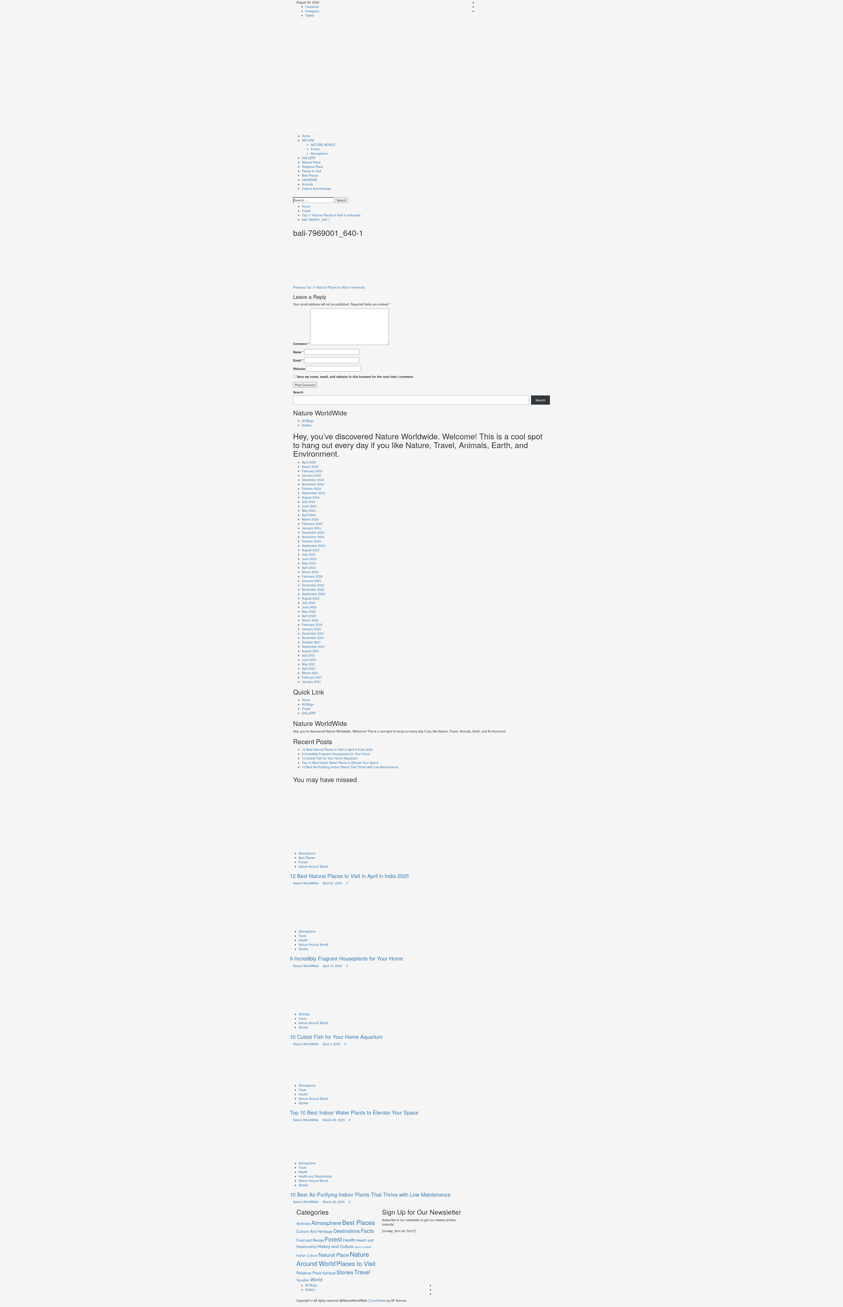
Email (298, 360)
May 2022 (309, 611)
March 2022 (310, 620)
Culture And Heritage (316, 188)
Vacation (303, 1279)
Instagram (312, 11)
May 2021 (309, 664)
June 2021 (309, 659)
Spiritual (329, 1272)
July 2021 (308, 655)
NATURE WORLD (323, 144)
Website (299, 368)
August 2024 (310, 497)
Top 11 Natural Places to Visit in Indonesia (329, 287)
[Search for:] (313, 200)
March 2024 (310, 519)
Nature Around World (313, 866)
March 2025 (310, 466)
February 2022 (312, 624)
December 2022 (313, 585)
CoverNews (378, 1300)
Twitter (309, 15)
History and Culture (335, 1246)
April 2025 (309, 462)
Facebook (312, 6)
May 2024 (309, 510)
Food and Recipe (310, 1240)
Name (298, 352)
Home (306, 136)
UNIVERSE (309, 180)
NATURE (308, 140)
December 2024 (313, 480)
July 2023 (308, 554)
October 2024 (311, 488)
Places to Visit (311, 171)
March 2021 (310, 673)
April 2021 (309, 668)
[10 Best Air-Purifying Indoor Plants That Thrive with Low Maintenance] (323, 1141)
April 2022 (309, 616)
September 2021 (313, 646)
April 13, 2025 (333, 966)
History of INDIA (362, 1247)
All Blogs (308, 420)
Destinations (346, 1230)
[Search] (294, 195)
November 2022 (313, 589)
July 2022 (308, 602)
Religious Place (312, 166)
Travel (306, 708)
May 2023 (309, 563)
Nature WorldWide (306, 883)
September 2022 (313, 594)
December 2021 (313, 633)
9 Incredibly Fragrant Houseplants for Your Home (336, 754)
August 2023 (310, 550)
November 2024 (313, 484)
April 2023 (309, 567)
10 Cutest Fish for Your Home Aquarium (329, 758)
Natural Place (311, 162)
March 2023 (310, 572)
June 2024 (309, 506)
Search (298, 392)
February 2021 (312, 677)
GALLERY (309, 158)
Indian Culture (307, 1255)
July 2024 (308, 501)
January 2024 (311, 528)
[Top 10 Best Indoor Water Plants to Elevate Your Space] (323, 1064)
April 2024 (309, 515)
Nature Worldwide (322, 36)
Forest (315, 149)
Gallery (307, 425)
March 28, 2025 (334, 1120)
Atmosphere (319, 153)
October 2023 (311, 541)
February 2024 (312, 523)
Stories (303, 949)
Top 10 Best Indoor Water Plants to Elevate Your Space (340, 762)
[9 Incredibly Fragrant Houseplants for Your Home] (323, 907)
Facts (302, 936)
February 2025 (312, 471)
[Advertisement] (421, 94)
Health (303, 940)
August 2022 (310, 598)
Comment (301, 343)
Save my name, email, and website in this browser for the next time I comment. (355, 376)
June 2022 (309, 607)
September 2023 (313, 545)
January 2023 (311, 580)
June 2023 (309, 559)
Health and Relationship (315, 1176)
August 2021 (310, 651)
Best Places (310, 175)
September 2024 (313, 493)
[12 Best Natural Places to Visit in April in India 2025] (323, 817)
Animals (307, 184)
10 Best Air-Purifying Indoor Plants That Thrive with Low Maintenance (350, 767)
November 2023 (313, 537)
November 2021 (313, 638)
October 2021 (311, 642)
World (316, 1279)
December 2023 (313, 532)
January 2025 (311, 475)
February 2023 (312, 576)
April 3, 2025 (332, 1044)
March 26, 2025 (334, 1201)
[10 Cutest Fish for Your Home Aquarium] (323, 989)
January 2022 (311, 629)
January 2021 (311, 681)
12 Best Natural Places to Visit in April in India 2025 (337, 749)
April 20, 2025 (333, 883)
